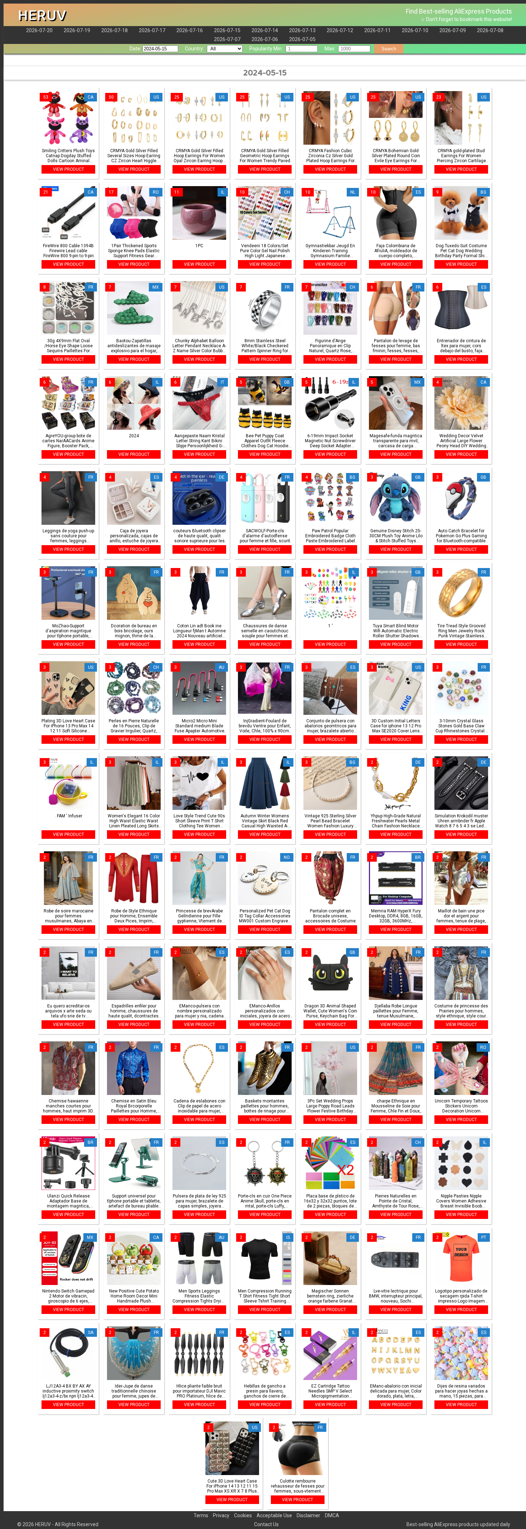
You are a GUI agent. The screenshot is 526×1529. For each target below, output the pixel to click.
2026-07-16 (189, 30)
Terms (201, 1515)
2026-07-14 (265, 30)
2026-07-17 (152, 30)
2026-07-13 (302, 30)
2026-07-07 (227, 39)
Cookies (243, 1515)
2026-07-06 (265, 39)
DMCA (332, 1515)
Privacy (221, 1515)
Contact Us (266, 1524)
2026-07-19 (77, 30)
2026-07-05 (302, 39)
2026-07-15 (227, 30)
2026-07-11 (377, 30)
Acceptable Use (274, 1515)
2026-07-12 (340, 30)
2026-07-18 (114, 30)
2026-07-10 (415, 30)
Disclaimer (308, 1515)
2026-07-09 (452, 30)
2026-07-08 (490, 30)
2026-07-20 (39, 30)
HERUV (42, 15)
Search (388, 48)
